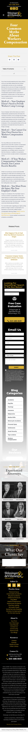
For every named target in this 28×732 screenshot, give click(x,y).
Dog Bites (14, 599)
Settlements (11, 428)
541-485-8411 (14, 4)
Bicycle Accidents (14, 596)
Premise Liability (14, 605)
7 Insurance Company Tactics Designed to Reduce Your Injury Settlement (14, 257)
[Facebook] (9, 585)
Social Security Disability (14, 609)
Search (12, 294)
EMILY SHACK (20, 519)
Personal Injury (12, 424)
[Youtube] (17, 8)
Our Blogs (14, 632)
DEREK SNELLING (8, 538)
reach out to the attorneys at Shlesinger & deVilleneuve (13, 213)
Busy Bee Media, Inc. (19, 729)
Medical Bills (11, 417)
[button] (3, 15)
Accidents (11, 400)
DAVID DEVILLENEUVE (8, 499)
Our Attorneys (14, 623)
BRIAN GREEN (8, 519)
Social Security (12, 431)
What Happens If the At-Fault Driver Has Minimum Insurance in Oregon (14, 235)
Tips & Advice (12, 435)
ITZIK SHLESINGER (20, 499)
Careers (14, 640)
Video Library (14, 646)
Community (14, 629)
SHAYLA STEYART (20, 538)
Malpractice (11, 414)
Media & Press (14, 644)
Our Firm (14, 621)
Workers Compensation (12, 438)
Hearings (10, 407)
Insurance (11, 410)
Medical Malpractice (14, 601)
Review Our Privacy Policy (14, 724)
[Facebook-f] (11, 8)
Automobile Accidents (14, 594)
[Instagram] (14, 8)
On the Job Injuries (14, 613)
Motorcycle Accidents (14, 421)
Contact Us (14, 627)
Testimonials (14, 630)
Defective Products (14, 597)
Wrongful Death (14, 607)
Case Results (14, 625)
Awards (14, 642)
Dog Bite (10, 403)
